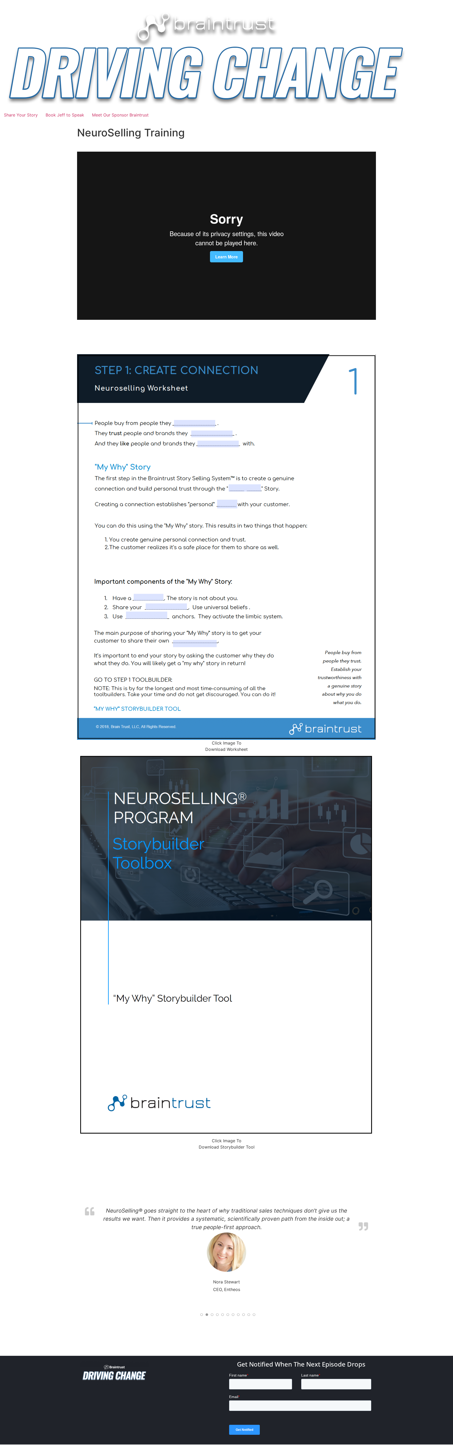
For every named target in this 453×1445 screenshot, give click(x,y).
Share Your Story (21, 115)
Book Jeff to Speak (65, 115)
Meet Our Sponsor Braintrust (120, 115)
